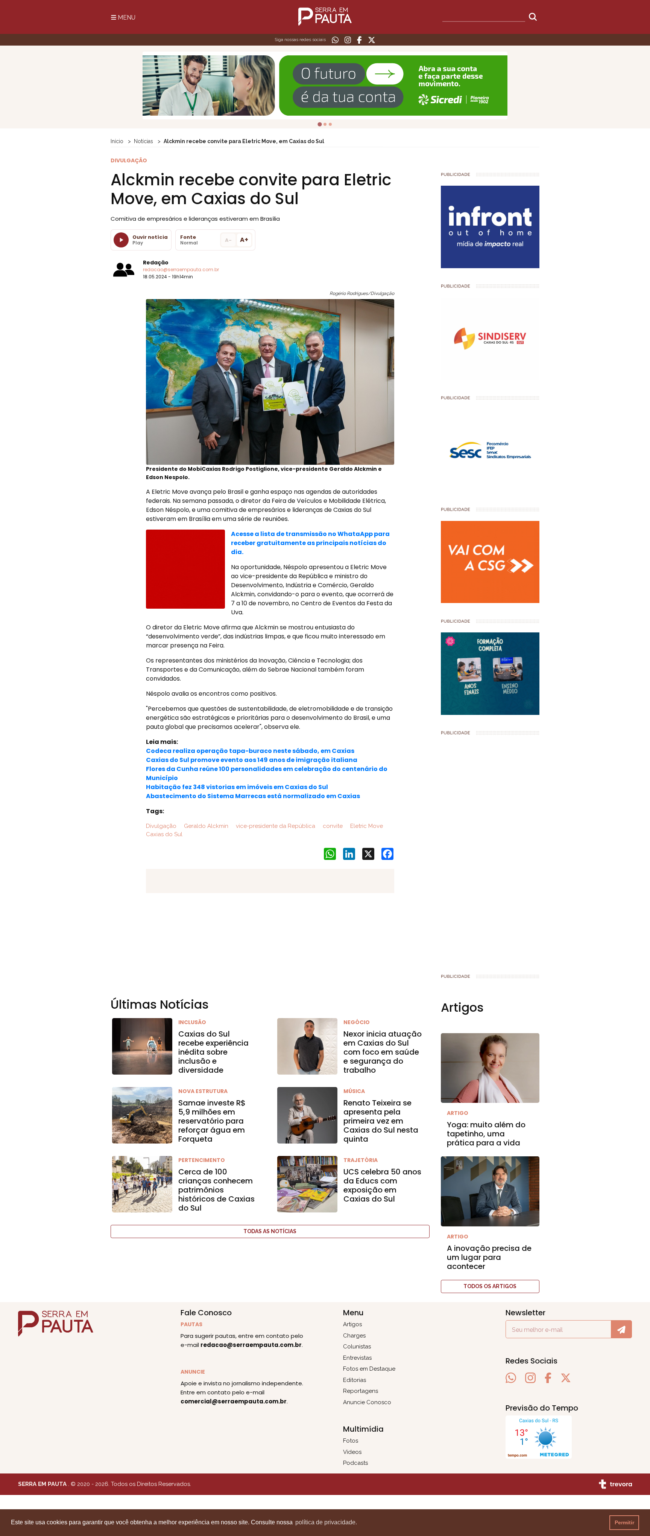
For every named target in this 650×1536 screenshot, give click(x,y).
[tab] (319, 124)
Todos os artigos (489, 1286)
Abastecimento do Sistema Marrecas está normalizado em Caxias (253, 796)
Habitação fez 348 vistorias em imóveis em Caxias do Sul (237, 787)
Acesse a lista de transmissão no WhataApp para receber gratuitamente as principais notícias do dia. (310, 543)
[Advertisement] (490, 851)
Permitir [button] (624, 1522)
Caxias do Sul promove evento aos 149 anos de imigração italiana (251, 760)
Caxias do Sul (164, 834)
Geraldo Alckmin (205, 826)
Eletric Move (366, 826)
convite (332, 826)
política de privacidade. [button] (326, 1522)
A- (228, 240)
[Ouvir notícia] (121, 239)
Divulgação (161, 826)
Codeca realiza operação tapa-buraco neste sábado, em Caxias (250, 751)
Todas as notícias (269, 1231)
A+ (244, 239)
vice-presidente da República (274, 826)
